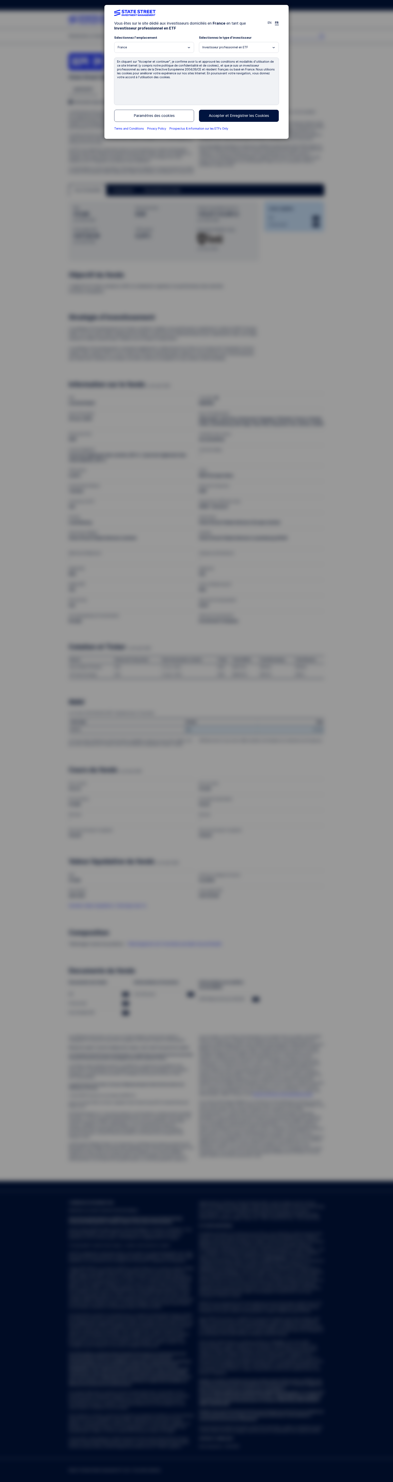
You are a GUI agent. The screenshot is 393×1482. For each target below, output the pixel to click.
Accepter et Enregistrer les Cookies (239, 115)
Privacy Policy (156, 128)
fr (277, 22)
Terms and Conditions (129, 128)
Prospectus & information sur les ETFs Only (198, 128)
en (270, 22)
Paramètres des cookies (154, 115)
